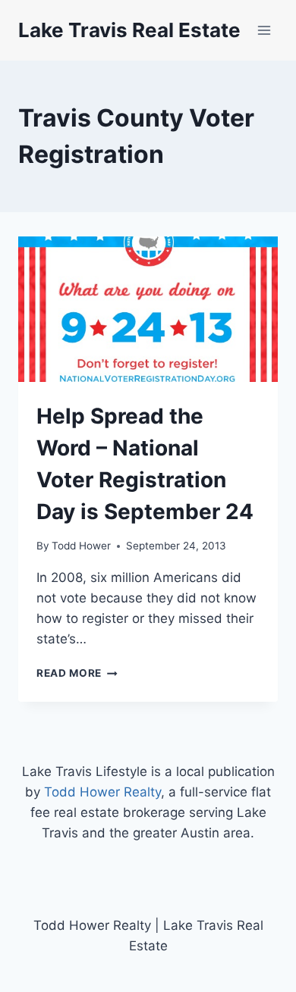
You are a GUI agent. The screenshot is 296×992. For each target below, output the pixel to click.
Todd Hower (81, 546)
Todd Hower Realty (102, 792)
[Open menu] (264, 30)
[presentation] (148, 309)
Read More (77, 673)
